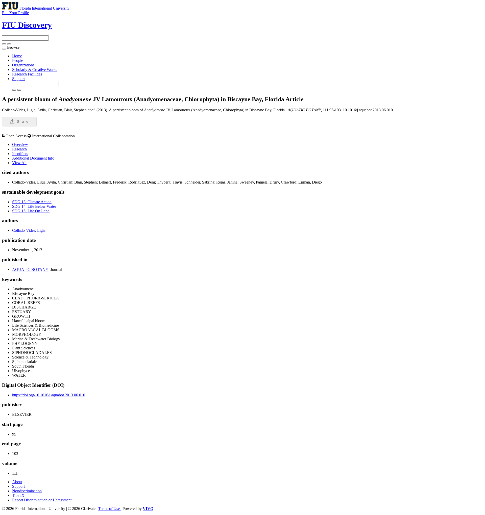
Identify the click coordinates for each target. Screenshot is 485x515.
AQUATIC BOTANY (30, 269)
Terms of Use (109, 508)
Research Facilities (27, 74)
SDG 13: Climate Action (32, 202)
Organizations (23, 65)
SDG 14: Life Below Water (34, 206)
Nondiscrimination (27, 491)
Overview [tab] (20, 144)
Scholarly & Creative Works (34, 69)
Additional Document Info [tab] (33, 158)
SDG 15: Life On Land (31, 211)
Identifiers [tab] (20, 153)
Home (17, 56)
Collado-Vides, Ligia (28, 230)
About (17, 482)
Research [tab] (19, 149)
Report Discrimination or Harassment (41, 500)
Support (18, 78)
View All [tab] (19, 163)
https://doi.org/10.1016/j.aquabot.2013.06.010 (48, 395)
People (17, 60)
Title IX (18, 495)
